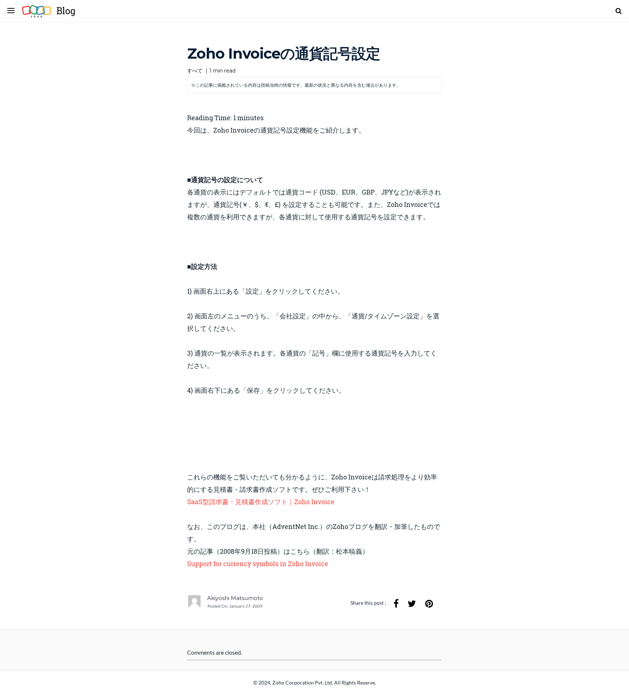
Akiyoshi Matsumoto (235, 598)
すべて (194, 70)
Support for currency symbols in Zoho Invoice (257, 563)
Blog (65, 11)
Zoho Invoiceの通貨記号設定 (283, 53)
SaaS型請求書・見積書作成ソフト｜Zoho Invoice (261, 501)
